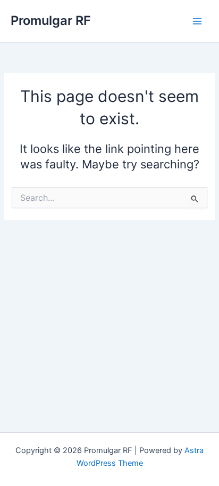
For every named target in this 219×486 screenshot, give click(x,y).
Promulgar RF (51, 20)
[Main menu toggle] (197, 21)
